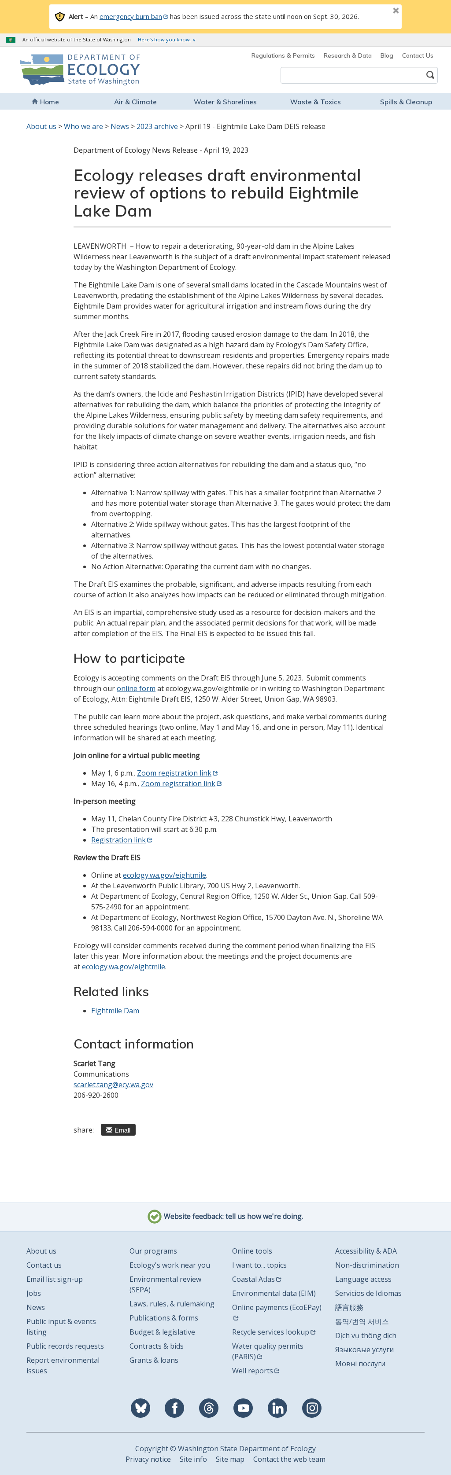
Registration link (118, 840)
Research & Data (348, 55)
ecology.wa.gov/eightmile (164, 875)
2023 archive (157, 126)
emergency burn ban (131, 16)
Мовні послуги (360, 1363)
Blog (387, 55)
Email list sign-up (54, 1279)
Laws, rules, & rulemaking (171, 1304)
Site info (193, 1459)
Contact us (44, 1265)
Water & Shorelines (225, 102)
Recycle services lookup (270, 1332)
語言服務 (349, 1307)
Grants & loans (153, 1360)
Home (49, 102)
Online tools (252, 1251)
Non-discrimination (367, 1265)
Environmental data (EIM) (274, 1293)
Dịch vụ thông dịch (365, 1335)
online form (136, 688)
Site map (230, 1459)
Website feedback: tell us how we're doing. (232, 1216)
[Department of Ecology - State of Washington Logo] (59, 70)
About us (41, 126)
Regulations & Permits (283, 55)
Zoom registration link (174, 773)
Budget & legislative (162, 1332)
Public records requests (65, 1346)
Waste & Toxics (315, 102)
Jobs (33, 1293)
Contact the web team (289, 1459)
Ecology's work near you (169, 1265)
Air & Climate (135, 102)
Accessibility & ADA (366, 1251)
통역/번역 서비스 (362, 1321)
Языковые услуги (364, 1349)
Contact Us (417, 55)
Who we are (83, 126)
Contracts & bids (156, 1346)
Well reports (252, 1371)
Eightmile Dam (115, 1010)
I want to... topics (259, 1265)
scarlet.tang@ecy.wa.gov (113, 1084)
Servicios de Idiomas (368, 1293)
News (120, 126)
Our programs (153, 1251)
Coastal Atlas (253, 1279)
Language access (363, 1279)
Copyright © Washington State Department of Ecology (225, 1448)
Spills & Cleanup (406, 102)
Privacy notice (148, 1459)
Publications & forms (163, 1318)
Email (122, 1129)
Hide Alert (376, 11)
